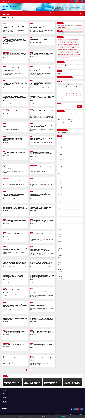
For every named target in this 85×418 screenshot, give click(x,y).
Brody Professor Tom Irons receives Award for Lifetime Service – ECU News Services (41, 180)
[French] (67, 25)
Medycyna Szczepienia (6, 109)
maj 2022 (59, 257)
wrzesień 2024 (60, 192)
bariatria (63, 64)
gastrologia (66, 44)
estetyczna (60, 44)
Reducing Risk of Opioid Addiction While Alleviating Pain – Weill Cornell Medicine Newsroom (12, 139)
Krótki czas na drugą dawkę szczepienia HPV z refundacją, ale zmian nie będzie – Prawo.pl (72, 383)
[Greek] (70, 25)
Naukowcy (8, 12)
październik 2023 (60, 217)
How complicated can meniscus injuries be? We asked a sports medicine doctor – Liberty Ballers (41, 319)
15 (80, 91)
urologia (67, 57)
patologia (60, 52)
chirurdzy (70, 64)
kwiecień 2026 (60, 147)
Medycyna (4, 23)
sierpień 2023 (60, 222)
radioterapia (66, 54)
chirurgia (65, 64)
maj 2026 (59, 145)
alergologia (60, 39)
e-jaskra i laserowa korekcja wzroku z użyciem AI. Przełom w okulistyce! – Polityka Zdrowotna (41, 221)
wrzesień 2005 (60, 278)
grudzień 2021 (60, 269)
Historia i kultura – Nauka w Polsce (38, 39)
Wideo (42, 12)
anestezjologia (70, 39)
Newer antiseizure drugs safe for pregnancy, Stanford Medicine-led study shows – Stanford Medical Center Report (41, 26)
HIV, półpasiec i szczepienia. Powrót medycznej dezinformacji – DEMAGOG (14, 111)
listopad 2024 (60, 187)
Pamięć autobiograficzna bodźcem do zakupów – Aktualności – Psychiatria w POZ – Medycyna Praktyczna (42, 97)
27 (73, 95)
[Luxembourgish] (79, 25)
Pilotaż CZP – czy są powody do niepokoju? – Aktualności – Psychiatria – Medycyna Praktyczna (42, 332)
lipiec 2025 (59, 168)
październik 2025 (60, 161)
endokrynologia (73, 42)
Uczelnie (14, 12)
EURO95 (5, 5)
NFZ (75, 49)
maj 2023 (59, 229)
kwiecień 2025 (60, 175)
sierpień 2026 (60, 138)
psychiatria (75, 52)
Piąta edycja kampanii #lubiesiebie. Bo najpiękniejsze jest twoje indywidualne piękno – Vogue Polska (41, 153)
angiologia (67, 64)
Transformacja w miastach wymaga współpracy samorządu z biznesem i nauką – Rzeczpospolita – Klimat (42, 359)
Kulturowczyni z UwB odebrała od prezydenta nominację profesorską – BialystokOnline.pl (41, 263)
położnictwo (70, 52)
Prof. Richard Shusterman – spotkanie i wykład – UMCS (14, 153)
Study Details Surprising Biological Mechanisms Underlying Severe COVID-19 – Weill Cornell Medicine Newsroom (41, 235)
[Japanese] (75, 25)
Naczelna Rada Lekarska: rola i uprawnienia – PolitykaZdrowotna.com (69, 113)
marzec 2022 (60, 262)
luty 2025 (59, 180)
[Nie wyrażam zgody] (83, 416)
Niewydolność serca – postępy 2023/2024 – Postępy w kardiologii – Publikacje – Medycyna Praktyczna (14, 26)
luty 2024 (59, 208)
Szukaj (59, 103)
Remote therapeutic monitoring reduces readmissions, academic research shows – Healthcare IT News (40, 194)
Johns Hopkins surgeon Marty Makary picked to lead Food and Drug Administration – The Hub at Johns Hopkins (42, 69)
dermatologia (60, 42)
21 (76, 93)
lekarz (60, 49)
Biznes (19, 12)
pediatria (65, 52)
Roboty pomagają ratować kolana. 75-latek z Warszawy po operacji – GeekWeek (13, 167)
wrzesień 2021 (60, 271)
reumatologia (78, 54)
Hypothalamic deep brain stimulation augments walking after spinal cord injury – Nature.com (14, 263)
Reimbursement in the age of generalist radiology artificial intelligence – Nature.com (15, 248)
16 (59, 93)
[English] (64, 25)
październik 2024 (60, 189)
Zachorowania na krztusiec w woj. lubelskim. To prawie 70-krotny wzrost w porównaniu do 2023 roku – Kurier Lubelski (14, 54)
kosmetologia (60, 47)
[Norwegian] (81, 25)
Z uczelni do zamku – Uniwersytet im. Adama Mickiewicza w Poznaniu (41, 139)
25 (66, 95)
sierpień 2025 (60, 166)
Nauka (31, 12)
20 (73, 93)
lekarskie (77, 47)
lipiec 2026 (59, 140)
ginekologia (76, 44)
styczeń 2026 (60, 154)
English (32, 23)
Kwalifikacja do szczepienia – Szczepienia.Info (13, 344)
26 (69, 95)
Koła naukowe (25, 12)
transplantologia (61, 57)
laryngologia (66, 47)
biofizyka (61, 64)
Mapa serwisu (5, 398)
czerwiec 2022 (60, 255)
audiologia (59, 64)
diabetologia (66, 42)
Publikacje (36, 12)
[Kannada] (76, 25)
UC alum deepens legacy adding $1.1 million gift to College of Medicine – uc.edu (42, 126)
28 (76, 95)
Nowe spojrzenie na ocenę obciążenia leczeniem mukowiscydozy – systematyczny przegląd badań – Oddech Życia (15, 83)
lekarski (72, 47)
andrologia (59, 67)
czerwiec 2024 (60, 199)
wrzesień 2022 (60, 248)
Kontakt (64, 12)
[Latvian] (78, 25)
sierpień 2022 (60, 250)
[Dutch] (63, 25)
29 (80, 95)
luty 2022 (59, 264)
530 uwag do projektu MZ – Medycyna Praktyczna (66, 119)
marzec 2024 (60, 206)
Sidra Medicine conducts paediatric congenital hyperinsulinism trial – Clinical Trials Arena (14, 290)
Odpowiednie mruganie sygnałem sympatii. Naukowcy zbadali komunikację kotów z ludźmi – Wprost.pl (42, 291)
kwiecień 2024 (60, 203)
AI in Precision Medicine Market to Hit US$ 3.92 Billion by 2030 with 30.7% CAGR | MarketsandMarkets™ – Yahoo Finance (41, 249)
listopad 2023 (60, 215)
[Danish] (61, 25)
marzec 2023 (60, 234)
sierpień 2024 (60, 194)
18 (66, 93)
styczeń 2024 (60, 210)
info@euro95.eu (5, 402)
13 (73, 91)
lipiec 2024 (59, 196)
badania (76, 39)
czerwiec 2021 (60, 276)
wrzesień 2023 (60, 220)
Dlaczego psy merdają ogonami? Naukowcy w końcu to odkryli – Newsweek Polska (14, 332)
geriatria (71, 44)
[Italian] (73, 25)
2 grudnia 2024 (6, 43)
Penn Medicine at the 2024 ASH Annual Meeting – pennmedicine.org (15, 319)
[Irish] (72, 25)
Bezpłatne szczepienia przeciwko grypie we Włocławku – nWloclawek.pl (13, 180)
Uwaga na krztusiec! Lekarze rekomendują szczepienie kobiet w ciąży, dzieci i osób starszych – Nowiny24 (15, 97)
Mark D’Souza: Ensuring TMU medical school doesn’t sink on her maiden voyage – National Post (15, 208)
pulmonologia (60, 54)
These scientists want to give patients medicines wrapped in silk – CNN (14, 221)
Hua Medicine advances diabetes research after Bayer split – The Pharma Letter (41, 305)
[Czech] (60, 25)
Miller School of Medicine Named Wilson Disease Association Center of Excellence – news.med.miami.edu (14, 69)
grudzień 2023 (60, 213)
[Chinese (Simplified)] (58, 25)
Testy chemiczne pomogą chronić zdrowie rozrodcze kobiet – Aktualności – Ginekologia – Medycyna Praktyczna (14, 276)
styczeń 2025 (60, 182)
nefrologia (65, 49)
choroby (80, 65)
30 (59, 97)
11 (66, 91)
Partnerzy (58, 12)
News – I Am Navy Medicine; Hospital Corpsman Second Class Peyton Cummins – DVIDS (41, 54)
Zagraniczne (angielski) (50, 12)
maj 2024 (59, 201)
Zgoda (63, 416)
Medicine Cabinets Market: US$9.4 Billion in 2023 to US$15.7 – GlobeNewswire (41, 345)
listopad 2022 (60, 243)
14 (76, 91)
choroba (63, 67)
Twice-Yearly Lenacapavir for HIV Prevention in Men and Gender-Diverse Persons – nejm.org (14, 234)
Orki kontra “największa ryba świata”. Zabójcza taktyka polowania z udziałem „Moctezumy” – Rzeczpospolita (41, 83)
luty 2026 (59, 152)
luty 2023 (59, 236)
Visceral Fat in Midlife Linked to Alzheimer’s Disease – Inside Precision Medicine (40, 208)
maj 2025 (59, 173)
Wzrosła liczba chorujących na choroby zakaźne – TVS (42, 167)
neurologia (70, 49)
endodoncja (72, 64)
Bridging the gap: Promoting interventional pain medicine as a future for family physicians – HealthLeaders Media (42, 276)
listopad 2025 (60, 159)
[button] (80, 13)
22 (80, 93)
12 (69, 91)
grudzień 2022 (60, 241)
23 (59, 95)
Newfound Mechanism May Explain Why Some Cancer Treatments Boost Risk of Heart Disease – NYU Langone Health (14, 40)
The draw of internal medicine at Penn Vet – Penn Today (15, 126)
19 (69, 93)
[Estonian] (66, 25)
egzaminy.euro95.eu (72, 12)
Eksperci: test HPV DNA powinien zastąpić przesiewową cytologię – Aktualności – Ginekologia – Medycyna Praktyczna (15, 305)
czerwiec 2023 (60, 227)
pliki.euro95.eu (6, 14)
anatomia (65, 39)
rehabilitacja (72, 54)
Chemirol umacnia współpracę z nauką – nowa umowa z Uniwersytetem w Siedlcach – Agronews (15, 358)
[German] (69, 25)
